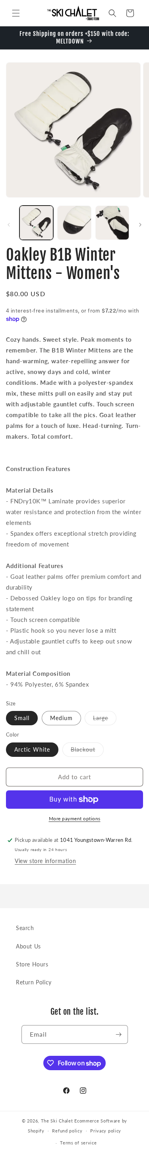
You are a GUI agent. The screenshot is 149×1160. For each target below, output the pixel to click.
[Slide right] (140, 225)
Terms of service (78, 1142)
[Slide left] (8, 225)
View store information (45, 860)
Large (104, 719)
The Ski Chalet (57, 1120)
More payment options (75, 819)
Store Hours (32, 964)
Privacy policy (105, 1130)
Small (21, 718)
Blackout (87, 751)
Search (25, 927)
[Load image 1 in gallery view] (36, 223)
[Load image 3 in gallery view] (112, 223)
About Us (28, 946)
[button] (16, 13)
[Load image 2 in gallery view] (74, 223)
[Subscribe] (119, 1034)
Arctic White (32, 749)
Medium (61, 718)
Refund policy (67, 1130)
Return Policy (34, 982)
